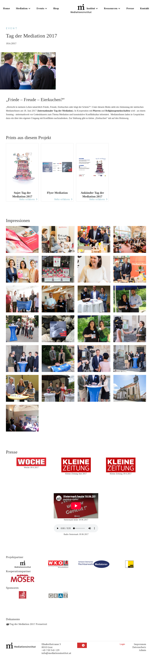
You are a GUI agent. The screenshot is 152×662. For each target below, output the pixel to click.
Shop (56, 8)
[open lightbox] (22, 241)
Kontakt (144, 8)
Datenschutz (139, 647)
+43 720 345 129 (50, 650)
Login (122, 644)
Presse (130, 8)
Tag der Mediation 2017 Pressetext (28, 624)
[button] (23, 8)
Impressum (140, 644)
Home (6, 8)
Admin (142, 650)
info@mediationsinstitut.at (56, 653)
